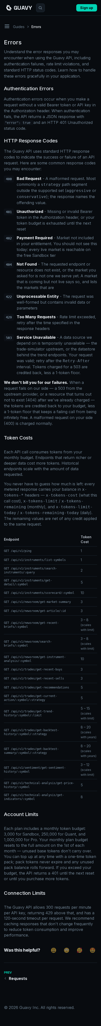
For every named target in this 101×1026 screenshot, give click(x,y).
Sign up (86, 8)
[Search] (40, 7)
